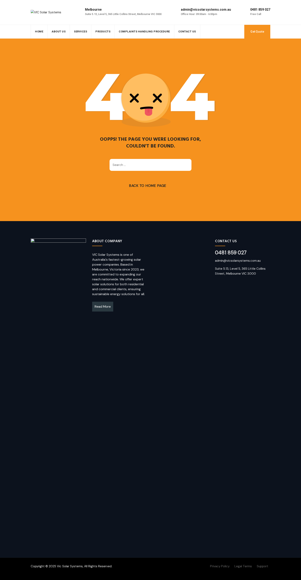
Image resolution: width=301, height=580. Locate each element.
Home (39, 31)
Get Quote (257, 31)
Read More (103, 306)
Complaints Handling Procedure (144, 31)
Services (80, 31)
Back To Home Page (147, 185)
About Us (59, 31)
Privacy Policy (220, 566)
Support (262, 566)
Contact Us (187, 31)
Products (102, 31)
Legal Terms (243, 566)
